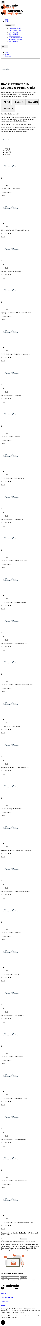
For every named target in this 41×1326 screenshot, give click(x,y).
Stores (7, 21)
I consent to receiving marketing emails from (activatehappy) (19, 1241)
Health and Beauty (14, 28)
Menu (3, 46)
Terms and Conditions (7, 1297)
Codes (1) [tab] (8, 150)
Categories (8, 56)
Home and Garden (14, 32)
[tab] (6, 102)
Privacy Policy (5, 1301)
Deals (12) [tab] (8, 152)
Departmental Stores (15, 30)
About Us (3, 1293)
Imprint (3, 1305)
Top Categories (10, 25)
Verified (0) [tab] (8, 154)
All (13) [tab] (7, 149)
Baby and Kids (13, 34)
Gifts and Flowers (14, 36)
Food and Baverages (15, 38)
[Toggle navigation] (3, 2)
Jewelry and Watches (15, 39)
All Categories (13, 41)
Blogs (6, 20)
